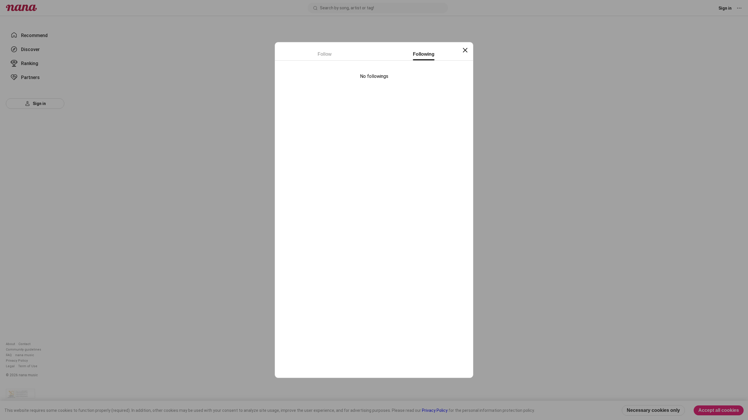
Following (423, 54)
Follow (325, 54)
